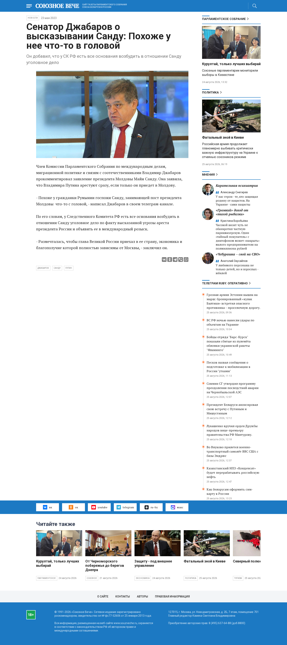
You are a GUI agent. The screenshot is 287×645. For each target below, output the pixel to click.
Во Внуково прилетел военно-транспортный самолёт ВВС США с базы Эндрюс (232, 451)
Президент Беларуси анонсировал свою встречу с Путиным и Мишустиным (232, 408)
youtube (102, 507)
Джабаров (43, 268)
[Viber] (180, 259)
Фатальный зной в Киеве (223, 137)
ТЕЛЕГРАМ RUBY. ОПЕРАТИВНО (225, 283)
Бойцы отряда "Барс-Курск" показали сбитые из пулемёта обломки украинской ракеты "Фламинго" (228, 343)
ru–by (154, 507)
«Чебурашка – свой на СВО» (238, 254)
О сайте (102, 596)
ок (76, 507)
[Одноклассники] (169, 259)
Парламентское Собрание (224, 19)
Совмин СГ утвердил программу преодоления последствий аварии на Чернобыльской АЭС (232, 387)
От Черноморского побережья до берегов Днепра (104, 565)
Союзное (92, 578)
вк (50, 507)
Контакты (122, 596)
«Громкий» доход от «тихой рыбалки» (232, 212)
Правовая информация (172, 596)
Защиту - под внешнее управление (153, 563)
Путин (68, 268)
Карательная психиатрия (237, 185)
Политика (210, 92)
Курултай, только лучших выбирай (231, 64)
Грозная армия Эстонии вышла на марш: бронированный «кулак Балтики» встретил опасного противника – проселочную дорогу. (233, 301)
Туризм (238, 578)
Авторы (142, 596)
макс (180, 507)
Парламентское (46, 578)
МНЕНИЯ (208, 174)
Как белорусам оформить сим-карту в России (230, 491)
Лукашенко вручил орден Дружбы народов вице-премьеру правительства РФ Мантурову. (232, 430)
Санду (57, 268)
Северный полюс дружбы (255, 561)
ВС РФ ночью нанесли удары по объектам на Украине (230, 322)
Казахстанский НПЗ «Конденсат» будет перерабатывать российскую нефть (233, 472)
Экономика (143, 578)
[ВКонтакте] (164, 259)
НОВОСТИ (33, 18)
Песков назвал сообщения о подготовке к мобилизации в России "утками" (228, 366)
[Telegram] (175, 259)
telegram (128, 507)
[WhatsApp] (186, 259)
